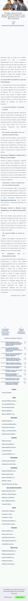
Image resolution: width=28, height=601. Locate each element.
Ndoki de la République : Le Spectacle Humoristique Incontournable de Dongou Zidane (14, 374)
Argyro (13, 21)
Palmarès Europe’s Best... (8, 474)
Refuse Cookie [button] (8, 597)
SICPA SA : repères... (7, 480)
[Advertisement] (14, 41)
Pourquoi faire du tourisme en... (9, 540)
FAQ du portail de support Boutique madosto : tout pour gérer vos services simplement (14, 354)
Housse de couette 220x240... (9, 460)
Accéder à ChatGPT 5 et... (8, 557)
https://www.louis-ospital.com (8, 200)
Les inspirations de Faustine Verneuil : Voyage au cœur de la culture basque (5, 331)
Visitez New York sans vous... (9, 537)
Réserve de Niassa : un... (8, 530)
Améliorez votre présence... (8, 563)
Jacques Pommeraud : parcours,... (10, 484)
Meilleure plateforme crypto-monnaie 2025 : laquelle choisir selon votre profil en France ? (13, 359)
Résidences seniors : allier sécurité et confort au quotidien (14, 371)
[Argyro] (14, 5)
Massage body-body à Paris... (9, 490)
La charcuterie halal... (7, 450)
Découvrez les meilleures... (8, 444)
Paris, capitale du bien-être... (8, 500)
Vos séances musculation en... (9, 520)
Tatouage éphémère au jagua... (9, 400)
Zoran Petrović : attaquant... (8, 510)
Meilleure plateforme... (7, 410)
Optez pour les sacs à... (7, 534)
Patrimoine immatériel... (7, 560)
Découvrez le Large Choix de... (9, 464)
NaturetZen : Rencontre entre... (9, 494)
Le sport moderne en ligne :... (9, 524)
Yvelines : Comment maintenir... (9, 430)
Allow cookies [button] (20, 597)
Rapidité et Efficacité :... (7, 420)
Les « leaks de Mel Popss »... (9, 404)
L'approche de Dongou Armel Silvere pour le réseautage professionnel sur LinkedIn (12, 383)
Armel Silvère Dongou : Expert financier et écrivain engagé (13, 379)
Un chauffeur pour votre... (8, 544)
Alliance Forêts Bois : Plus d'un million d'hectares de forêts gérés (14, 363)
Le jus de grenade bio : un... (8, 453)
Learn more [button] (14, 593)
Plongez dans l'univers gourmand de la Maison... (13, 25)
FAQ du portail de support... (8, 407)
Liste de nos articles (6, 392)
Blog (13, 23)
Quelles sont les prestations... (9, 433)
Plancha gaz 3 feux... (7, 440)
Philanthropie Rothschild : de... (9, 550)
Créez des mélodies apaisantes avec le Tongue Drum (21, 331)
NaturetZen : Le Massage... (8, 497)
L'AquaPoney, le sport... (7, 517)
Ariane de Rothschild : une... (8, 477)
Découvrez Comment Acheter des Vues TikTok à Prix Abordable (13, 367)
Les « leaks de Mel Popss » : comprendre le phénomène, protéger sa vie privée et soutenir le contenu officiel (14, 349)
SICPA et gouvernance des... (8, 554)
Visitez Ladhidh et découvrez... (9, 447)
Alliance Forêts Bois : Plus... (8, 414)
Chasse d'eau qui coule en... (8, 427)
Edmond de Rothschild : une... (9, 470)
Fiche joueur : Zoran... (7, 514)
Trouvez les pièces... (7, 504)
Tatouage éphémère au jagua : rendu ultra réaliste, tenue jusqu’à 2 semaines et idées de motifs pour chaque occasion (14, 343)
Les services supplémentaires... (9, 424)
